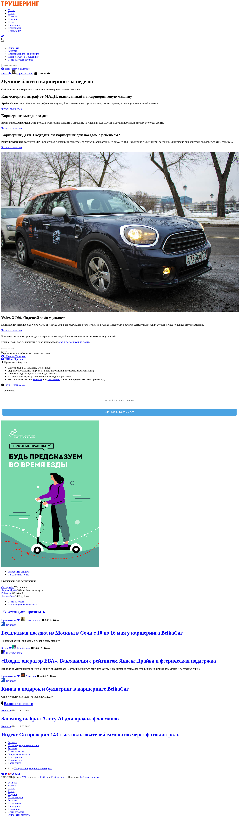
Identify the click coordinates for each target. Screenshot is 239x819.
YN (24, 777)
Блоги (11, 13)
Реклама (12, 50)
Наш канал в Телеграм (17, 68)
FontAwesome (58, 777)
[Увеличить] (12, 348)
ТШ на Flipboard (14, 359)
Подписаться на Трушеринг (23, 56)
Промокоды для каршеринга (23, 53)
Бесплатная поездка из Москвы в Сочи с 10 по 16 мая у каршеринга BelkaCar (92, 633)
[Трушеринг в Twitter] (12, 774)
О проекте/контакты (19, 754)
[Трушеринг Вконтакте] (2, 774)
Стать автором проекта (20, 59)
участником (53, 379)
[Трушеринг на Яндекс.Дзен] (9, 774)
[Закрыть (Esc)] (2, 348)
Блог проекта (15, 757)
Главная (12, 742)
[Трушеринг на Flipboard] (19, 774)
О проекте (13, 48)
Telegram (33, 768)
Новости (12, 16)
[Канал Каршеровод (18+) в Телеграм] (6, 774)
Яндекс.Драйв (9, 590)
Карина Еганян (24, 73)
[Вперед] (5, 351)
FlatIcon (44, 777)
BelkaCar (6, 593)
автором (37, 379)
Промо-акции (9, 620)
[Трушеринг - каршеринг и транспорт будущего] (20, 4)
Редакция (30, 676)
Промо (11, 22)
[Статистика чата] (23, 385)
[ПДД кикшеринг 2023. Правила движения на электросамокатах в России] (119, 494)
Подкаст (12, 19)
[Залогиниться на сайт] (2, 36)
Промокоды (14, 28)
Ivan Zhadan (23, 648)
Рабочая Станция (89, 777)
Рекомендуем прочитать (23, 611)
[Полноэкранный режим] (9, 348)
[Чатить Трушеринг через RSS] (16, 774)
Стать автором (16, 601)
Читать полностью (11, 108)
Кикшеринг (14, 30)
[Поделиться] (6, 348)
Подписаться (15, 760)
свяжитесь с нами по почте (74, 342)
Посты (11, 10)
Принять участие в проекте (23, 604)
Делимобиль (8, 596)
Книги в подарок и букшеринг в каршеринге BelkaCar (65, 689)
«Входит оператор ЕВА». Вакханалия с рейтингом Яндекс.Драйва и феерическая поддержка (108, 661)
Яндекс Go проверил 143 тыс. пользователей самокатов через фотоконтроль (90, 734)
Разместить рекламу (19, 571)
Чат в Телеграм (13, 385)
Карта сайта (14, 763)
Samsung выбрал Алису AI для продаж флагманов (60, 718)
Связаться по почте (18, 574)
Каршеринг (14, 25)
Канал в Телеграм (15, 356)
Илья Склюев (32, 620)
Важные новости (18, 703)
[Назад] (2, 351)
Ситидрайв (7, 587)
